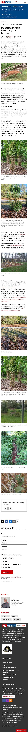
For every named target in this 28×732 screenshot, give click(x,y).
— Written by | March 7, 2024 (11, 36)
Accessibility (14, 726)
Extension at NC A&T (8, 677)
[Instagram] (7, 700)
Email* (3, 534)
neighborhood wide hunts (8, 287)
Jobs (3, 665)
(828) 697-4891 (8, 14)
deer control (15, 616)
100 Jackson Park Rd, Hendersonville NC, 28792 (14, 10)
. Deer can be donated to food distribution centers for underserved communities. (13, 299)
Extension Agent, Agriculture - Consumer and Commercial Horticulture (17, 603)
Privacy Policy (9, 581)
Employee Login (21, 730)
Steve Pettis (10, 36)
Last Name (4, 546)
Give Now (5, 679)
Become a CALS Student (9, 674)
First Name (4, 540)
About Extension (7, 662)
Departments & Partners (9, 668)
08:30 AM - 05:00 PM (11, 17)
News (2, 22)
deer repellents (16, 619)
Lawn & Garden (5, 616)
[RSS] (10, 700)
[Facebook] (4, 700)
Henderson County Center (12, 6)
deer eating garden (6, 619)
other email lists (15, 577)
